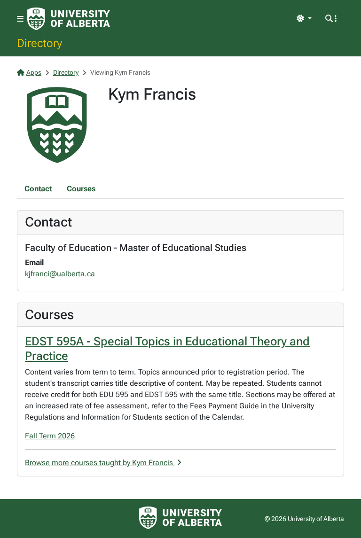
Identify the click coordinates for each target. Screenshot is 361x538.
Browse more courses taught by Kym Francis (100, 462)
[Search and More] (331, 19)
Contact (38, 188)
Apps (33, 72)
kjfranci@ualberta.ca (60, 273)
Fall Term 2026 (50, 435)
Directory (39, 43)
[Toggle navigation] (20, 19)
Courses (81, 188)
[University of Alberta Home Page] (69, 19)
